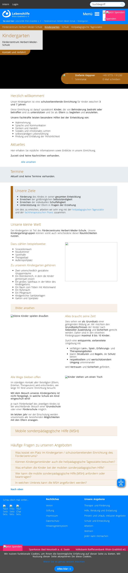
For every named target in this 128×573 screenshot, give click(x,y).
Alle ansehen (28, 161)
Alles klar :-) (64, 568)
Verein (49, 505)
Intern (5, 4)
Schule (65, 27)
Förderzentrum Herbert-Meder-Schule (22, 27)
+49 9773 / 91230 (112, 75)
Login (15, 4)
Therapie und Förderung (97, 505)
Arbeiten (88, 525)
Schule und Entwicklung (97, 520)
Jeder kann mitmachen (96, 536)
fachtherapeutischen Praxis (39, 212)
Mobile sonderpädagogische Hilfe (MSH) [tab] (47, 431)
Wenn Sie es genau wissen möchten (64, 561)
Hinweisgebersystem (57, 525)
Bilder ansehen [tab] (24, 308)
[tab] (64, 454)
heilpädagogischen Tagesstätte (88, 209)
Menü (87, 14)
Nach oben (17, 489)
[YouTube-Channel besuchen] (18, 510)
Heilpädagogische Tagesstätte (86, 27)
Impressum (52, 515)
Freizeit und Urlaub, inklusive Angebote (105, 515)
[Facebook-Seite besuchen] (5, 510)
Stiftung (50, 510)
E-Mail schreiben (111, 79)
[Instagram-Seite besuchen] (12, 510)
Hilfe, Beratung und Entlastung (100, 510)
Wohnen (88, 531)
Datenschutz (52, 520)
